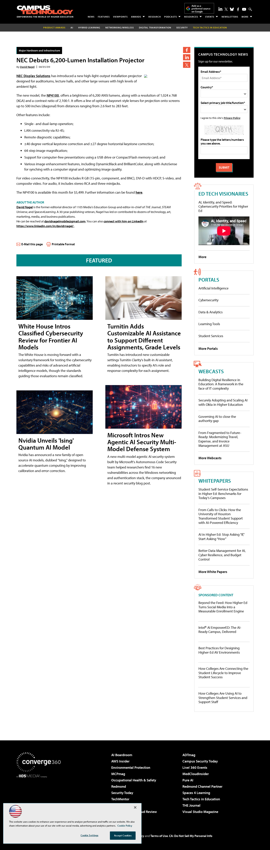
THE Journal (191, 805)
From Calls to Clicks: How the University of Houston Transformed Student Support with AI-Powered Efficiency (220, 516)
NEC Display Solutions (33, 76)
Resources (191, 16)
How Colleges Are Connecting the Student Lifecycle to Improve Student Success (223, 672)
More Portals (208, 348)
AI (72, 27)
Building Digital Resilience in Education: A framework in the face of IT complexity (220, 384)
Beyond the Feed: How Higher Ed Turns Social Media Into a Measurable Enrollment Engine (222, 607)
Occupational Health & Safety (133, 780)
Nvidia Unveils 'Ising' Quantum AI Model (46, 443)
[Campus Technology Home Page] (45, 11)
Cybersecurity (208, 300)
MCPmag (118, 774)
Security (182, 27)
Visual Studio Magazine (200, 811)
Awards (136, 16)
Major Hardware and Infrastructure (39, 50)
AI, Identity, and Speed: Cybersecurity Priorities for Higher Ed (223, 206)
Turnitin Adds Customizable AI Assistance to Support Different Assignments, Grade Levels (144, 336)
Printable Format (63, 244)
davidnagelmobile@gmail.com (65, 221)
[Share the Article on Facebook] (186, 50)
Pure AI (187, 780)
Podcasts (170, 16)
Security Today (122, 792)
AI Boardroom (121, 755)
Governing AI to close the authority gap (217, 418)
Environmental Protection (130, 767)
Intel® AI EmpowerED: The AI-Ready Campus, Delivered (219, 629)
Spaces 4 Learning (196, 792)
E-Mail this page (32, 244)
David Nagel (27, 67)
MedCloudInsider (195, 774)
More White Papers (212, 571)
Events (209, 16)
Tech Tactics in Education (201, 799)
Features (104, 16)
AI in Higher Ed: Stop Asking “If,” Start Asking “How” (221, 536)
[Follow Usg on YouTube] (244, 9)
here (139, 192)
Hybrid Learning (89, 27)
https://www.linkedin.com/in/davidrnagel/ (45, 226)
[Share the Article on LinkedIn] (186, 57)
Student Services (210, 336)
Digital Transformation (155, 27)
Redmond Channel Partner (202, 786)
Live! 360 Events (194, 767)
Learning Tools (209, 324)
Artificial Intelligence (213, 288)
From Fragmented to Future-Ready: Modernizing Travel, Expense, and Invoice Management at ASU (219, 439)
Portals (208, 279)
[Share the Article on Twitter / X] (186, 64)
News (91, 16)
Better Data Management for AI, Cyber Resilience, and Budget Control (222, 554)
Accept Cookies (123, 835)
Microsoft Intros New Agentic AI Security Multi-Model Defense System (141, 442)
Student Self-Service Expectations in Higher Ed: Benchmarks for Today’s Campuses (223, 493)
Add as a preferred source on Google (201, 8)
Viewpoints (120, 16)
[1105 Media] (40, 798)
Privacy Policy (232, 118)
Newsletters (230, 16)
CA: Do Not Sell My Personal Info (190, 836)
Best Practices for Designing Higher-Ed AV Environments (219, 650)
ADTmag (188, 755)
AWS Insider (120, 761)
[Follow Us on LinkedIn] (220, 9)
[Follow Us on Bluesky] (232, 9)
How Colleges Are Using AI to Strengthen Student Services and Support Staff (222, 697)
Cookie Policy (124, 825)
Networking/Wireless (119, 27)
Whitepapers (214, 480)
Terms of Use (159, 836)
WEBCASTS (211, 371)
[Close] (135, 807)
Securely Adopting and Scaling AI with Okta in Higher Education (222, 402)
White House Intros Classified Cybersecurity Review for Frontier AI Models (50, 336)
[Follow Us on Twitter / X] (226, 9)
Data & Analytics (210, 312)
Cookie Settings (89, 835)
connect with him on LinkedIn (123, 221)
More (245, 16)
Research (154, 16)
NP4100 (53, 95)
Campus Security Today (200, 761)
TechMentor (120, 799)
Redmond (118, 786)
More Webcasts (210, 458)
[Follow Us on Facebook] (238, 9)
